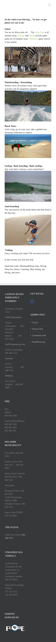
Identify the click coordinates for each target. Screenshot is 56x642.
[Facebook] (32, 301)
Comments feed (39, 335)
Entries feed (37, 329)
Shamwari (33, 39)
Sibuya (32, 35)
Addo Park (39, 32)
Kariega (21, 35)
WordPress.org (38, 342)
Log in (35, 322)
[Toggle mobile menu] (49, 4)
